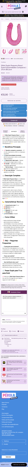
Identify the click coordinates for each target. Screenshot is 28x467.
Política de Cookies (7, 422)
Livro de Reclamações (8, 426)
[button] (25, 6)
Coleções (7, 19)
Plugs (10, 287)
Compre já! (14, 120)
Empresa (4, 404)
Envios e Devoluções (7, 415)
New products (14, 286)
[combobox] (14, 11)
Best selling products (9, 284)
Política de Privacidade (8, 420)
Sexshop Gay (19, 287)
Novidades (19, 286)
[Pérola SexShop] (13, 7)
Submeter (8, 457)
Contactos (4, 407)
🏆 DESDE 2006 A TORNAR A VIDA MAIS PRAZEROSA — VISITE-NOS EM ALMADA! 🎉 (14, 16)
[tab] (7, 345)
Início (2, 19)
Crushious (17, 284)
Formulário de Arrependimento (10, 424)
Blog (3, 409)
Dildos (20, 284)
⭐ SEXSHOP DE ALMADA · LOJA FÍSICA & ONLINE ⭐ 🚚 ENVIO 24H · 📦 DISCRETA (14, 1)
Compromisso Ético (7, 417)
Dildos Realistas (7, 286)
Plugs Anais (14, 287)
